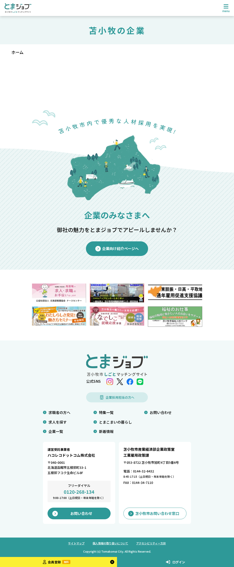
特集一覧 (106, 412)
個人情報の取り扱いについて (110, 543)
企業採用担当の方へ (120, 397)
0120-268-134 (79, 491)
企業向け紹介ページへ (120, 248)
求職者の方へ (59, 412)
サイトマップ (76, 543)
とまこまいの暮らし (115, 422)
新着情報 (106, 431)
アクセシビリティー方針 (151, 543)
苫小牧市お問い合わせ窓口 (157, 513)
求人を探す (57, 422)
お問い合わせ (161, 412)
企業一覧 (55, 431)
